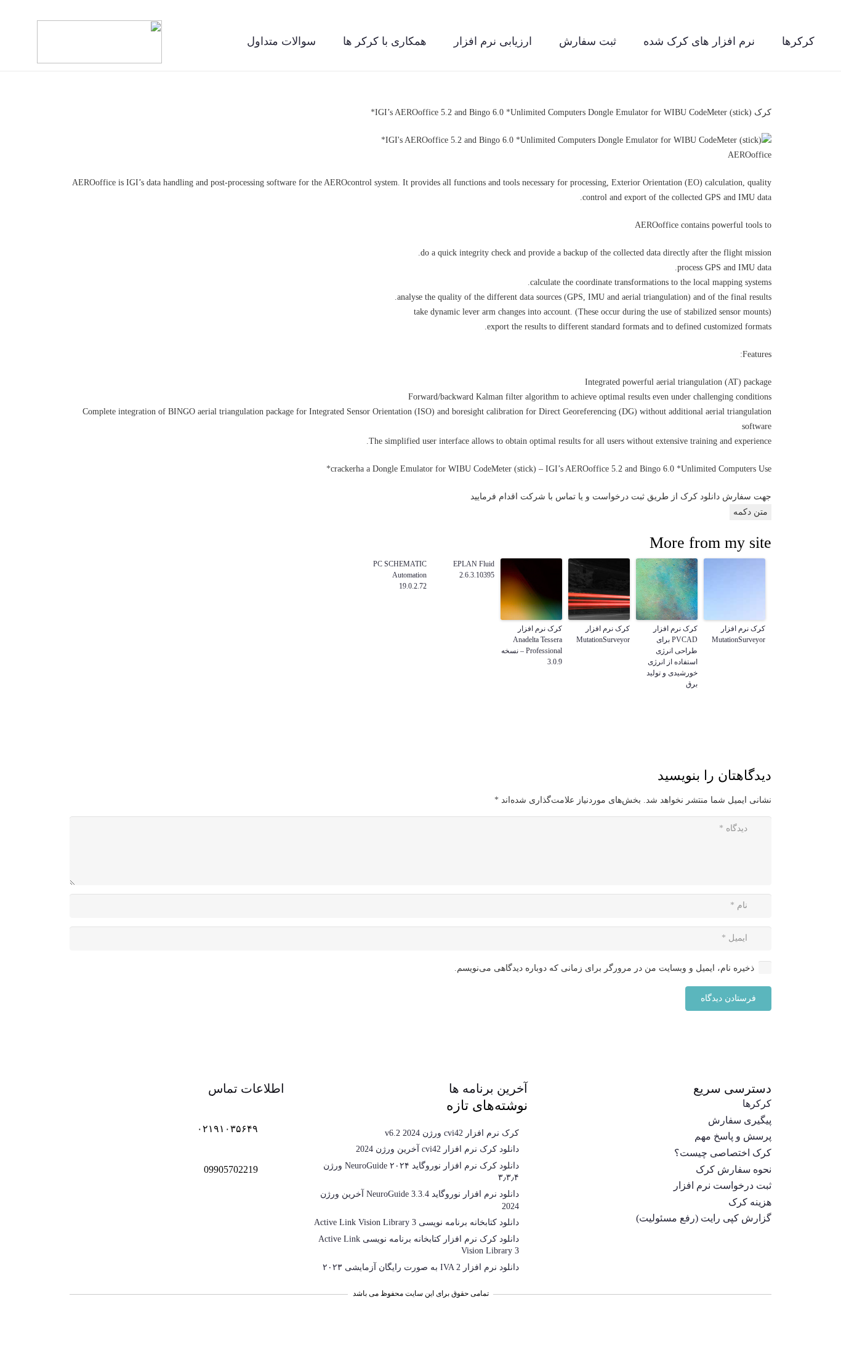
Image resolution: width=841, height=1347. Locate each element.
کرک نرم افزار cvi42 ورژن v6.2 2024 (452, 1133)
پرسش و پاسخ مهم (732, 1136)
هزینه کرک (749, 1202)
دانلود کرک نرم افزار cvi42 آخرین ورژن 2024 (437, 1149)
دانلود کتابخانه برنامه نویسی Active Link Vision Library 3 (416, 1222)
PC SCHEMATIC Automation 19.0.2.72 (400, 575)
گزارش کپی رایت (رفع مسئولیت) (703, 1218)
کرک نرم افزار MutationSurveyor (738, 634)
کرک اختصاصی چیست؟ (722, 1153)
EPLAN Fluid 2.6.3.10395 (473, 569)
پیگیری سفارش (739, 1120)
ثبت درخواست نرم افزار (722, 1185)
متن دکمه (750, 512)
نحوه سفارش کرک (733, 1169)
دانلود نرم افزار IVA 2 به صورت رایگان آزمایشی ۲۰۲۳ (421, 1267)
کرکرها (756, 1103)
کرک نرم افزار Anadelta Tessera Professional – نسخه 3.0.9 (531, 645)
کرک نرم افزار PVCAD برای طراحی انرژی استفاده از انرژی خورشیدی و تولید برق (672, 656)
